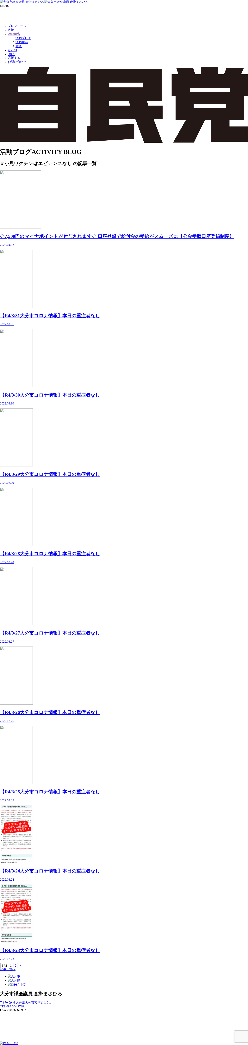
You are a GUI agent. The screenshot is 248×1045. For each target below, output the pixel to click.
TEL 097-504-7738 (12, 1006)
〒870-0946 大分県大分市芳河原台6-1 (25, 1002)
